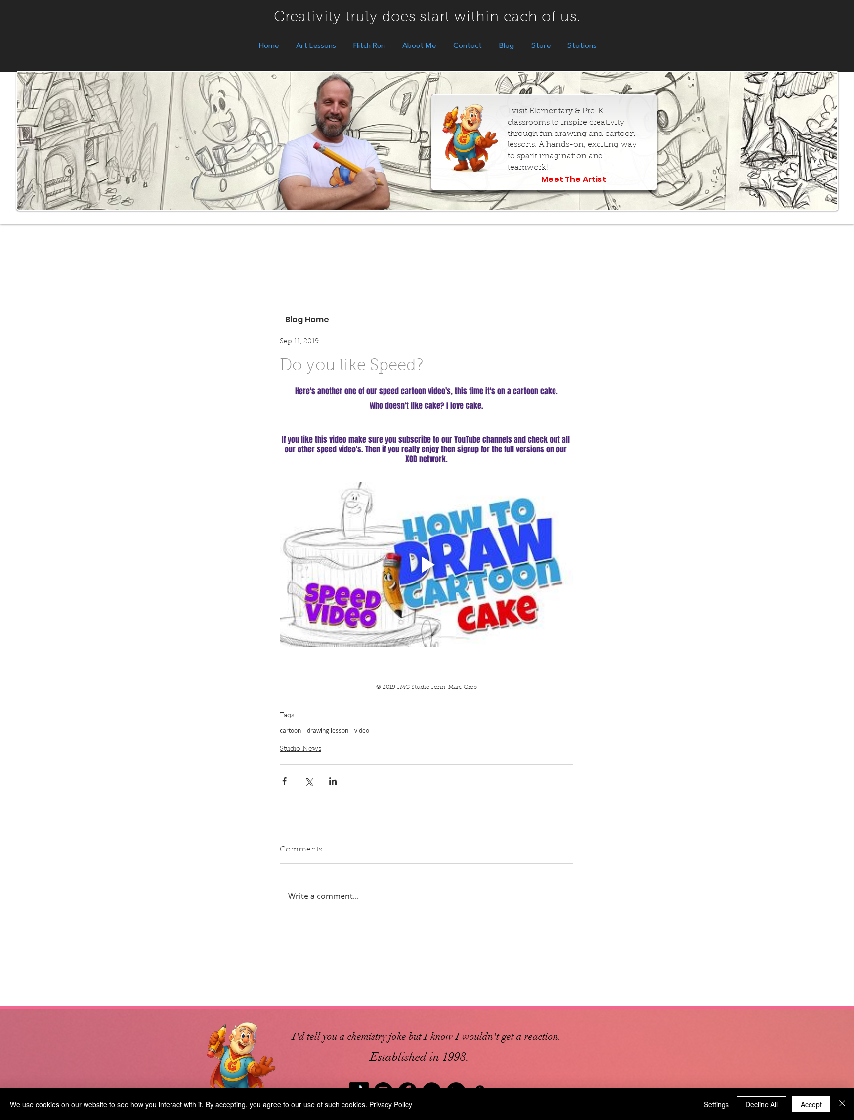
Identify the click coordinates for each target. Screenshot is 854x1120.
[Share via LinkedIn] (333, 781)
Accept (811, 1104)
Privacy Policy (390, 1104)
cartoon (290, 730)
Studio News (300, 749)
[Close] (842, 1104)
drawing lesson (327, 730)
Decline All (761, 1104)
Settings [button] (716, 1104)
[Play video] (426, 564)
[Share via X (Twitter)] (308, 781)
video (361, 730)
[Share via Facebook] (284, 781)
